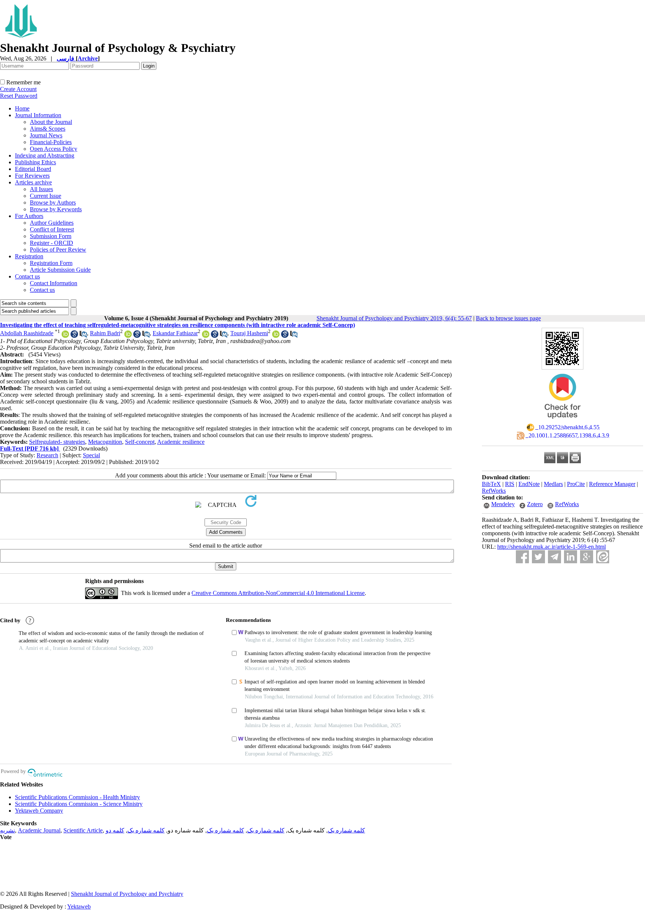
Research (47, 455)
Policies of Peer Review (58, 249)
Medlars (553, 484)
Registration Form (51, 263)
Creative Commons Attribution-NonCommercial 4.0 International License (278, 593)
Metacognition (105, 442)
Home (22, 108)
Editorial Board (33, 169)
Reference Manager (612, 484)
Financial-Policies (51, 142)
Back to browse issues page (508, 318)
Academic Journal (39, 830)
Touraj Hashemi (249, 333)
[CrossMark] (562, 421)
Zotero (535, 504)
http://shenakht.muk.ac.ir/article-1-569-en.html (551, 546)
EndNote (529, 484)
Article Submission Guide (60, 270)
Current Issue (45, 196)
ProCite (576, 484)
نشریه (7, 830)
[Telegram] (554, 556)
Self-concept (140, 442)
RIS (509, 484)
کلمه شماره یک (346, 830)
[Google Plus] (586, 556)
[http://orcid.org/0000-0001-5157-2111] (65, 336)
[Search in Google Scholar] (74, 336)
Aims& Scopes (47, 128)
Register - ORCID (51, 243)
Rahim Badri (105, 333)
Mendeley (503, 504)
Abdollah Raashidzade (26, 333)
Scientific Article (83, 830)
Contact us (27, 276)
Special (91, 455)
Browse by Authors (53, 202)
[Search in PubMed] (83, 336)
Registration (29, 256)
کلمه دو (115, 830)
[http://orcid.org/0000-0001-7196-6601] (128, 336)
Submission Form (50, 236)
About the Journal (51, 122)
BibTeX (491, 484)
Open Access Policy (53, 149)
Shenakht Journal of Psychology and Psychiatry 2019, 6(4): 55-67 (394, 318)
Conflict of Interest (52, 229)
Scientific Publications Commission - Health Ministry (77, 797)
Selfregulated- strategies (57, 442)
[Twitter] (538, 556)
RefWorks (494, 490)
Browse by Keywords (56, 209)
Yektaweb (79, 906)
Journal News (46, 135)
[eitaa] (602, 556)
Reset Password (18, 96)
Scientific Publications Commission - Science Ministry (79, 804)
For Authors (29, 216)
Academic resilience (181, 442)
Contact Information (53, 283)
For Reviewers (32, 175)
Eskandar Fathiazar (175, 333)
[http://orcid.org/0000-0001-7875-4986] (205, 336)
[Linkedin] (570, 556)
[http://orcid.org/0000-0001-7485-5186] (276, 336)
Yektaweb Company (39, 810)
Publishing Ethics (35, 162)
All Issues (41, 189)
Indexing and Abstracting (44, 155)
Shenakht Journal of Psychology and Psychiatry (127, 894)
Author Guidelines (52, 222)
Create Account (18, 89)
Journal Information (38, 115)
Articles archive (33, 182)
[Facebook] (522, 556)
